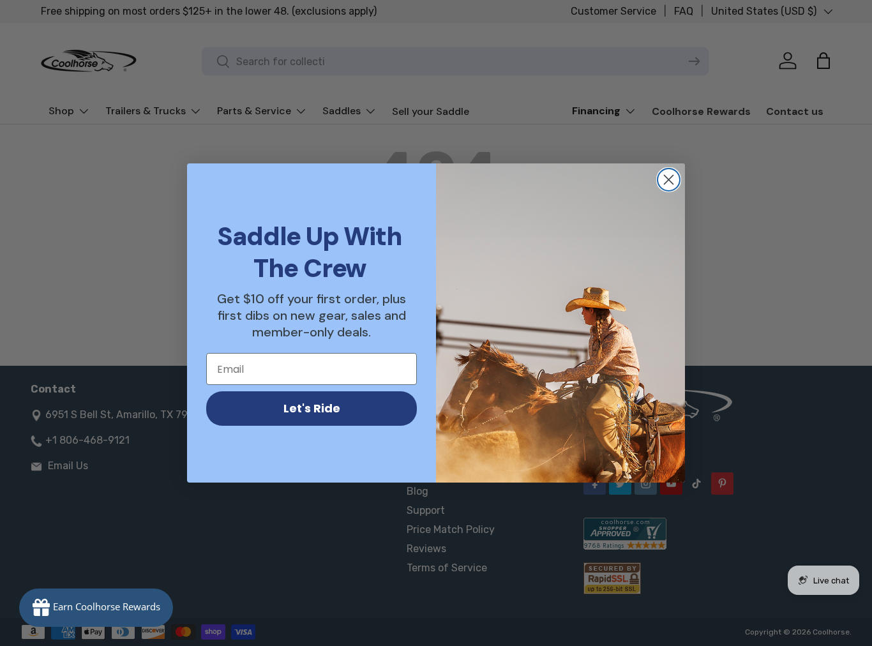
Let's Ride (311, 408)
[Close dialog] (669, 180)
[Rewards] (96, 608)
